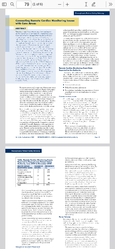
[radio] (86, 4)
